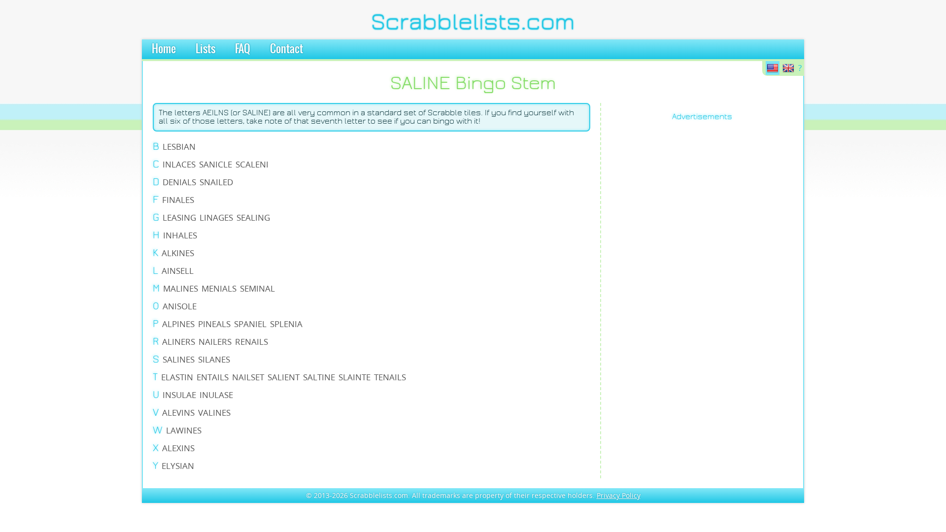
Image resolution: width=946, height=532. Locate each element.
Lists (205, 49)
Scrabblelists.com (473, 22)
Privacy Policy (619, 495)
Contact (286, 49)
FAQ (242, 49)
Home (164, 49)
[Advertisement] (650, 279)
